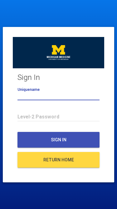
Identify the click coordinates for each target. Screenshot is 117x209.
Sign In (58, 139)
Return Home (58, 159)
